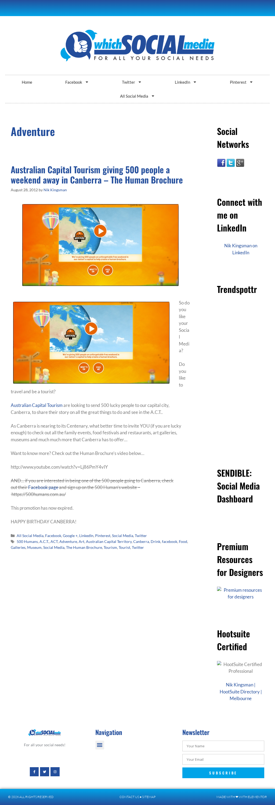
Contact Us (129, 797)
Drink (155, 541)
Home (27, 82)
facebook (169, 541)
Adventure (68, 541)
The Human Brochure (84, 547)
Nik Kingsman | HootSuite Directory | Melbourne (241, 691)
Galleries (18, 547)
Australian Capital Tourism (37, 405)
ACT (54, 541)
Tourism (110, 547)
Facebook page (43, 487)
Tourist (124, 547)
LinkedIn (182, 82)
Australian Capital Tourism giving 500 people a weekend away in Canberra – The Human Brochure (97, 174)
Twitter (128, 82)
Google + (70, 535)
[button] (99, 745)
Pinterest (238, 82)
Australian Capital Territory (109, 541)
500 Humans (27, 541)
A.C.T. (44, 541)
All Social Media (134, 96)
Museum (34, 547)
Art (81, 541)
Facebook (73, 82)
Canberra (141, 541)
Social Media (122, 535)
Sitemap (148, 797)
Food (183, 541)
